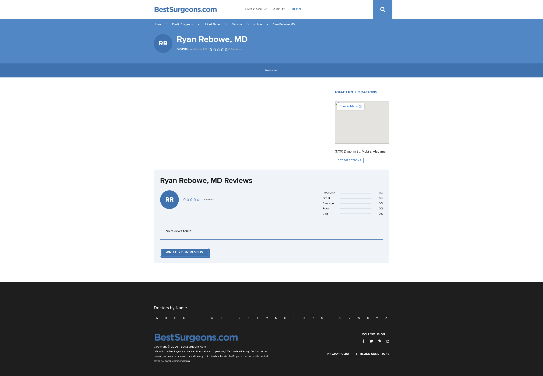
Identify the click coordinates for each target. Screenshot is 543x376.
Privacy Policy (338, 354)
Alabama (236, 24)
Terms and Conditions (371, 354)
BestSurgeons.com (193, 346)
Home (157, 24)
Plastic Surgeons (182, 24)
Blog (296, 9)
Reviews (271, 70)
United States (212, 24)
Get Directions (349, 160)
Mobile (257, 24)
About (279, 9)
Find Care (253, 9)
